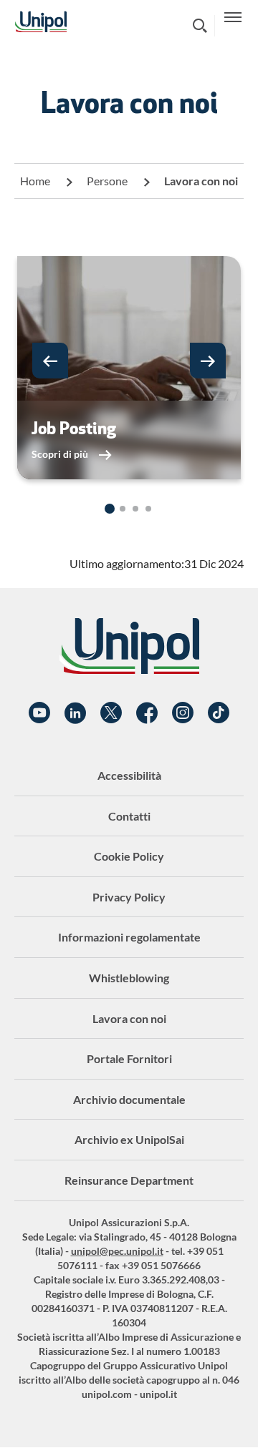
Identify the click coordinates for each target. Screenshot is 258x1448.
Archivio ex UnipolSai (129, 1139)
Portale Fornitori (129, 1058)
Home (35, 180)
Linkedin (75, 713)
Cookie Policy (129, 856)
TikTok (218, 713)
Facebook (147, 713)
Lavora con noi (129, 1018)
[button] (50, 360)
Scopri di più (61, 454)
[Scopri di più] (129, 367)
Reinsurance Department (129, 1180)
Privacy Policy (129, 897)
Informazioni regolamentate (129, 937)
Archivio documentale (129, 1099)
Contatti (129, 816)
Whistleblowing (129, 977)
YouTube (39, 713)
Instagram (183, 713)
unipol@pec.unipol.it (117, 1251)
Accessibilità (129, 775)
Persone (107, 180)
